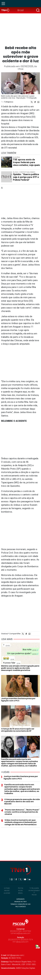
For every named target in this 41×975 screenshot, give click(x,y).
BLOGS (20, 890)
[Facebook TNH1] (16, 879)
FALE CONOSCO (20, 906)
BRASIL (20, 893)
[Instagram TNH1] (12, 879)
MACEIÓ (6, 890)
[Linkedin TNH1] (29, 879)
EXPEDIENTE (20, 899)
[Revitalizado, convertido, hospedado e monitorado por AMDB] (38, 946)
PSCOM (34, 895)
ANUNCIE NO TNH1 (20, 901)
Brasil (20, 10)
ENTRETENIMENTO (34, 891)
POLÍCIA (20, 888)
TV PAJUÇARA (34, 888)
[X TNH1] (21, 879)
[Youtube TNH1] (25, 879)
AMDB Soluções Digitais (25, 968)
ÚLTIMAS (7, 888)
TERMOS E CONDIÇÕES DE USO (20, 904)
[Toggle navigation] (4, 3)
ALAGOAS (7, 893)
